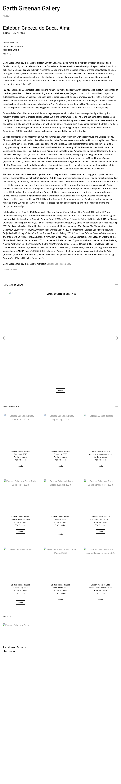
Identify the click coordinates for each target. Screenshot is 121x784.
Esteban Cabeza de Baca (58, 263)
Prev (4, 338)
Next (117, 338)
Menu (6, 15)
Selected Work (11, 50)
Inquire (60, 390)
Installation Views (13, 46)
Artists (7, 53)
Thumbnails (116, 285)
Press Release (10, 42)
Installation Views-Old (111, 285)
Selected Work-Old (111, 406)
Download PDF (10, 269)
